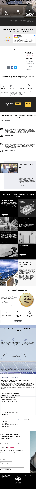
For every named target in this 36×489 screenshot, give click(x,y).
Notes (1, 462)
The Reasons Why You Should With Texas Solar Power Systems (12, 403)
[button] (23, 2)
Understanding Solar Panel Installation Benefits (10, 377)
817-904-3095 (30, 56)
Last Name (14, 452)
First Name (2, 452)
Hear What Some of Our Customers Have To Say (10, 410)
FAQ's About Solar (5, 414)
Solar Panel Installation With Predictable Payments (10, 393)
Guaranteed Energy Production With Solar (9, 399)
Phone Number (2, 459)
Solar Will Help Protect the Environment (8, 397)
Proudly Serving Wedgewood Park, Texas (9, 421)
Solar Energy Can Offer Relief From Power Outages (10, 401)
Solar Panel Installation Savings (7, 391)
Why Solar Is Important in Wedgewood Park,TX (10, 412)
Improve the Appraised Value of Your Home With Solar (11, 395)
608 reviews (8, 39)
